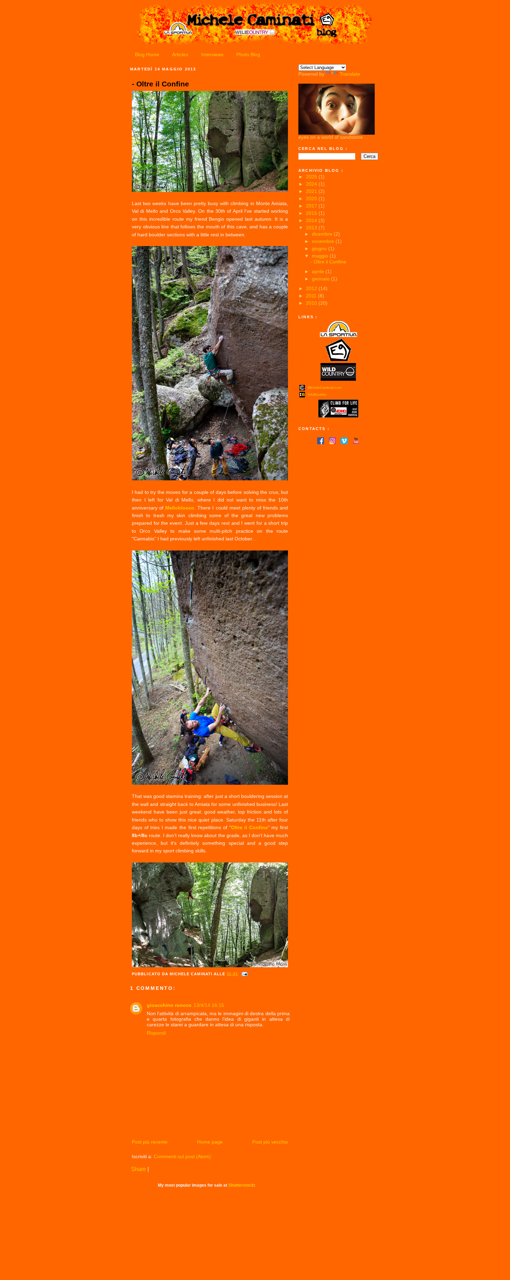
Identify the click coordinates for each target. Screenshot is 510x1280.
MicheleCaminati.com (324, 387)
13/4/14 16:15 (209, 1005)
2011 (312, 295)
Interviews (212, 54)
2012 (312, 288)
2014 (312, 220)
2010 (312, 303)
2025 (312, 176)
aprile (318, 271)
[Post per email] (243, 974)
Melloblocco (179, 508)
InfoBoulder (317, 394)
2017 (312, 206)
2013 (312, 227)
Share (138, 1169)
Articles (180, 54)
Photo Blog (248, 54)
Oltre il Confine (249, 827)
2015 (312, 213)
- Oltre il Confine (160, 84)
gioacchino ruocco (169, 1005)
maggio (321, 256)
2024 (312, 184)
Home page (210, 1142)
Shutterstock (241, 1185)
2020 (312, 198)
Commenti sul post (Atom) (182, 1156)
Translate (350, 74)
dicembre (323, 234)
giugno (320, 248)
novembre (323, 241)
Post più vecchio (270, 1142)
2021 (312, 191)
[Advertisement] (333, 487)
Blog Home (147, 54)
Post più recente (150, 1142)
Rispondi (156, 1033)
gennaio (321, 278)
